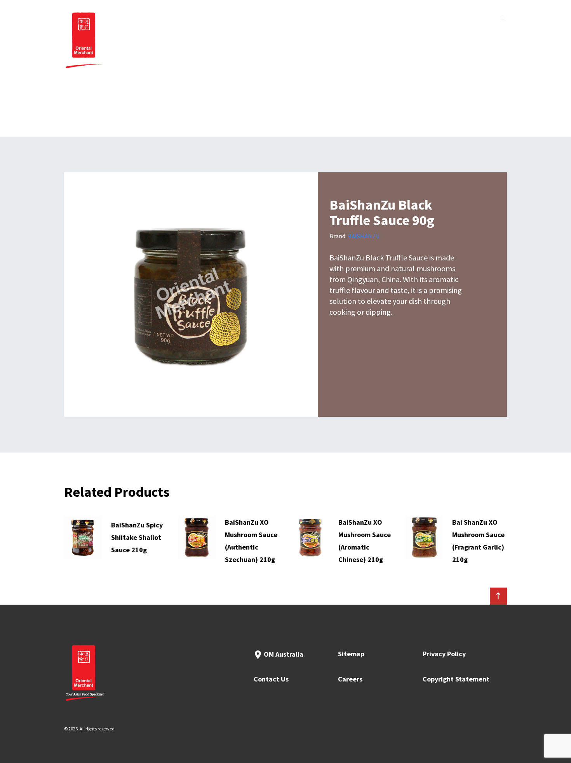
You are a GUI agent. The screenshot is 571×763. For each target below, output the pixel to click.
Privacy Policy (444, 653)
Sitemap (351, 653)
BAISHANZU (364, 236)
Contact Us (271, 679)
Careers (350, 679)
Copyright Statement (456, 679)
